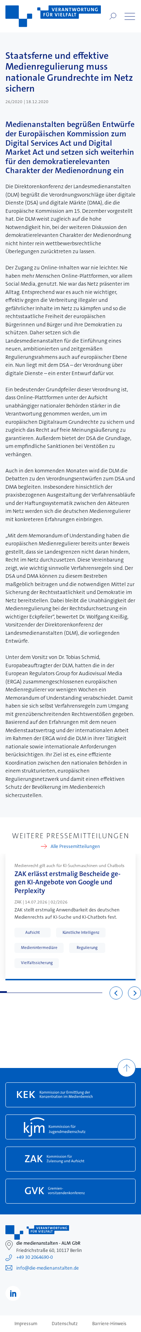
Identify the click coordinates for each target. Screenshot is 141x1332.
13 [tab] (85, 992)
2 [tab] (10, 992)
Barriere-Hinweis (109, 1324)
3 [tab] (17, 992)
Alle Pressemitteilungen (75, 846)
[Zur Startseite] (53, 16)
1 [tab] (3, 992)
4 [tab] (24, 992)
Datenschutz (65, 1324)
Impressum (25, 1324)
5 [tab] (30, 992)
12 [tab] (78, 992)
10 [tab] (64, 992)
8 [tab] (51, 992)
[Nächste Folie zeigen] (134, 992)
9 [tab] (58, 992)
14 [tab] (92, 992)
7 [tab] (44, 992)
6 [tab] (37, 992)
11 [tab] (71, 992)
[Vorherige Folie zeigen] (116, 992)
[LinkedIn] (13, 1293)
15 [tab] (98, 992)
